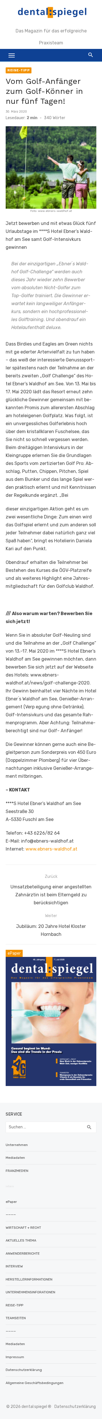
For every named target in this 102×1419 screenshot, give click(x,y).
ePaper (11, 1202)
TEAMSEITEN (16, 1318)
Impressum (15, 1357)
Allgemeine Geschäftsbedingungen (34, 1383)
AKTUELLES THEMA (21, 1240)
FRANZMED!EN (17, 1171)
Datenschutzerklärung (24, 1370)
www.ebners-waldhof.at (51, 849)
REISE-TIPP (18, 70)
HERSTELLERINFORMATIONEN (29, 1279)
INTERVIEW (14, 1266)
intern (10, 1186)
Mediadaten (15, 1158)
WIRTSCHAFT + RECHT (23, 1228)
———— (11, 1215)
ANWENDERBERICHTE (23, 1253)
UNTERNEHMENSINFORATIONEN (30, 1292)
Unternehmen (17, 1145)
